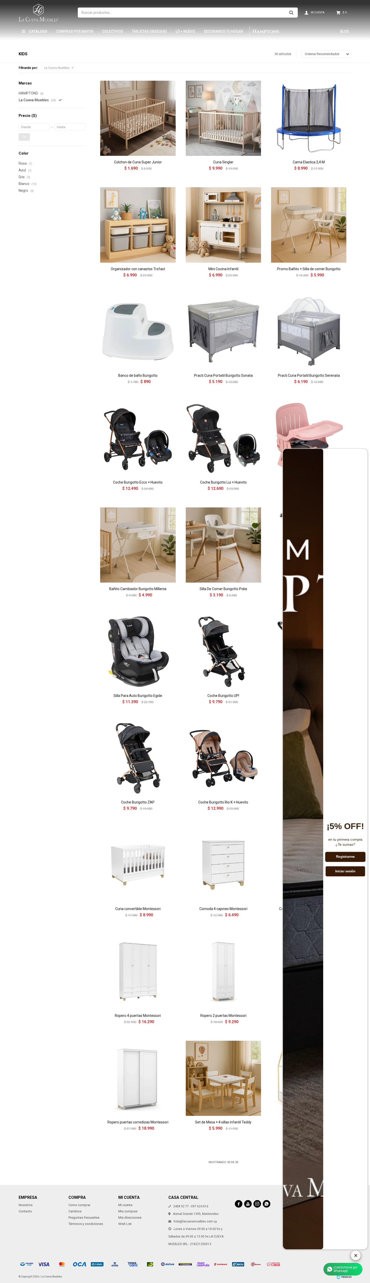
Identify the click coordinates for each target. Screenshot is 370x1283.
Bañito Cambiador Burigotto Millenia (137, 589)
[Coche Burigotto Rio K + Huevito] (223, 758)
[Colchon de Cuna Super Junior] (137, 118)
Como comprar (79, 1205)
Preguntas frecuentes (83, 1217)
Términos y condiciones (85, 1224)
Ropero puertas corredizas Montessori (137, 1122)
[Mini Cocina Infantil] (223, 224)
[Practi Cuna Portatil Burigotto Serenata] (308, 331)
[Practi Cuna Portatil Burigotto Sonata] (223, 331)
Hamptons (265, 31)
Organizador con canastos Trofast (138, 269)
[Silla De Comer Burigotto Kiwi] (308, 438)
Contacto (25, 1211)
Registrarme (345, 857)
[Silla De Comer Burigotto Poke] (223, 545)
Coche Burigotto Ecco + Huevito (138, 482)
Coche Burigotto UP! (223, 696)
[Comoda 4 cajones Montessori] (223, 864)
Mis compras (127, 1211)
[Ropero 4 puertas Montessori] (137, 971)
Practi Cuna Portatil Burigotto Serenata (309, 375)
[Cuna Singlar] (223, 118)
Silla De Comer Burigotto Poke (223, 589)
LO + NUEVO (185, 31)
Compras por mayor (74, 31)
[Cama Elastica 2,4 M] (308, 118)
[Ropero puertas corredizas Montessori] (137, 1078)
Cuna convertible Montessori (138, 909)
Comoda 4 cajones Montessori (223, 909)
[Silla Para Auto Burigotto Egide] (137, 651)
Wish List (125, 1224)
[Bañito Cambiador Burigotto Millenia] (137, 545)
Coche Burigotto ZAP (138, 802)
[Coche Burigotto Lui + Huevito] (223, 438)
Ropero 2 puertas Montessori (223, 1016)
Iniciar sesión (345, 871)
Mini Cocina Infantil (223, 269)
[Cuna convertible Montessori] (137, 864)
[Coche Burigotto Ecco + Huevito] (137, 438)
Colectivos (112, 31)
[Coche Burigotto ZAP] (137, 758)
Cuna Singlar (223, 162)
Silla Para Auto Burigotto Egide (138, 696)
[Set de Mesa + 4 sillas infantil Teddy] (223, 1078)
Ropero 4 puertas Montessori (138, 1016)
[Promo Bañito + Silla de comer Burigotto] (308, 224)
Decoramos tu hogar (223, 31)
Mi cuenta (125, 1205)
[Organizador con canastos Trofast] (137, 224)
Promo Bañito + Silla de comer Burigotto (309, 269)
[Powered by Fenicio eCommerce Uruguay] (344, 1276)
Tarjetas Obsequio (149, 31)
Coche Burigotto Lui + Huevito (223, 482)
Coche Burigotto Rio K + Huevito (223, 802)
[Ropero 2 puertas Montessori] (223, 971)
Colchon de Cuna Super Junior (138, 162)
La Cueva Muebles (56, 68)
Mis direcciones (129, 1217)
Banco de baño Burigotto (138, 375)
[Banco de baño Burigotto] (137, 331)
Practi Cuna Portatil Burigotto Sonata (223, 375)
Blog (344, 31)
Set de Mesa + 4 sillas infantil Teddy (223, 1122)
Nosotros (25, 1205)
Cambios (75, 1211)
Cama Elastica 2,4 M (309, 162)
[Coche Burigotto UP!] (223, 651)
